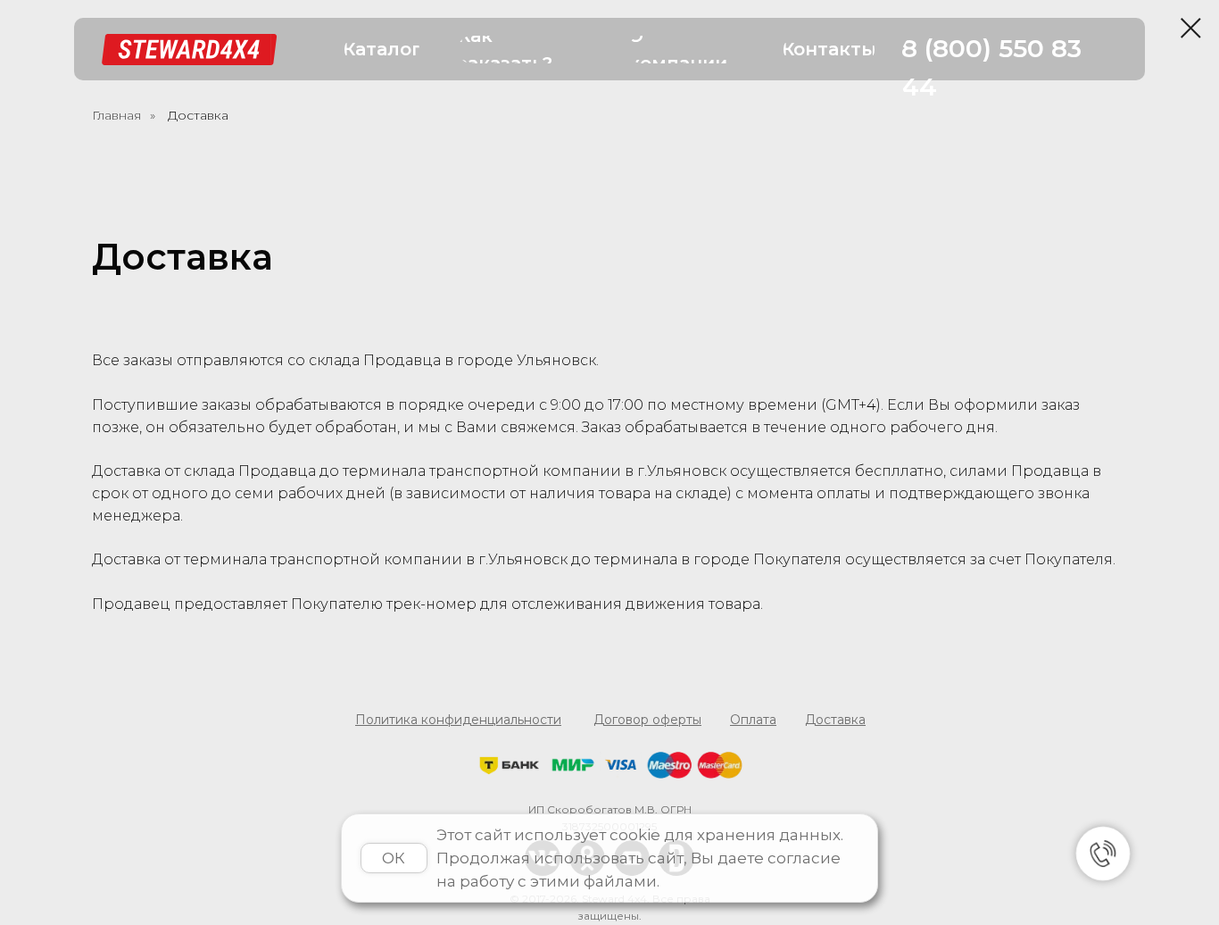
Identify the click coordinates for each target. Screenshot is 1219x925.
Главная (116, 115)
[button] (381, 49)
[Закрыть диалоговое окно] (1191, 28)
